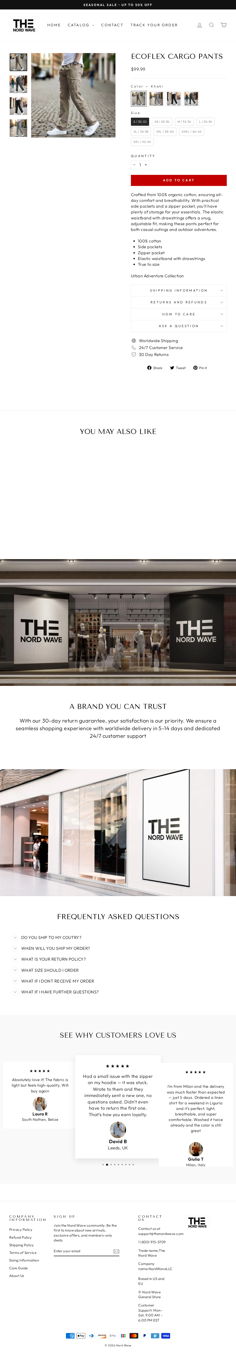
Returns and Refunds (178, 302)
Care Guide (18, 1268)
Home (54, 25)
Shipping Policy (21, 1245)
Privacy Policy (20, 1229)
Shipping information (179, 290)
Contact (112, 25)
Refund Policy (20, 1237)
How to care (179, 314)
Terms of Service (22, 1252)
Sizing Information (24, 1260)
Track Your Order (154, 25)
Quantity (143, 156)
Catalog (79, 25)
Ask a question (179, 326)
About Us (16, 1275)
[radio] (139, 99)
